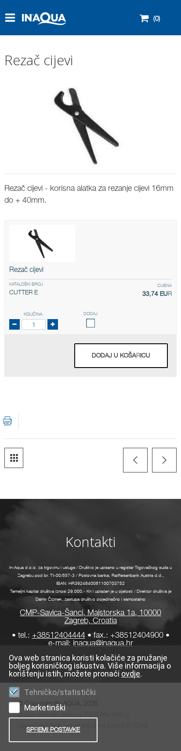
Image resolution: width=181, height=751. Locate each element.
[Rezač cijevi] (42, 243)
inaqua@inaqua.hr (103, 643)
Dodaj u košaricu (121, 356)
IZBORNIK (12, 17)
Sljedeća (164, 460)
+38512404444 (58, 635)
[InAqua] (29, 32)
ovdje (130, 673)
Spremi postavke (53, 730)
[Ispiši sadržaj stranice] (7, 420)
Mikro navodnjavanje (13, 458)
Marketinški (44, 707)
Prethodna (135, 460)
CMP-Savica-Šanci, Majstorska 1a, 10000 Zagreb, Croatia (90, 617)
